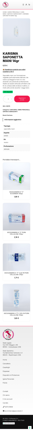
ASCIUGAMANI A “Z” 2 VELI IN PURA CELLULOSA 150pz (16, 314)
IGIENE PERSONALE (14, 12)
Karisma (9, 115)
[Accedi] (26, 4)
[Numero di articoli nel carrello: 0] (29, 5)
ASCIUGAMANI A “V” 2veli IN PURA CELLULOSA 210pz (16, 273)
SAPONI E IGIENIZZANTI (14, 14)
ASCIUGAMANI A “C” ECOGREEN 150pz (16, 192)
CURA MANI (13, 109)
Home (5, 12)
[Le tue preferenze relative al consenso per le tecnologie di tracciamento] (30, 428)
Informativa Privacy (9, 423)
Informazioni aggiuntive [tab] (12, 120)
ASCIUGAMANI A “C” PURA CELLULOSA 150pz (16, 233)
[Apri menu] (23, 5)
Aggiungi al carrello (22, 99)
